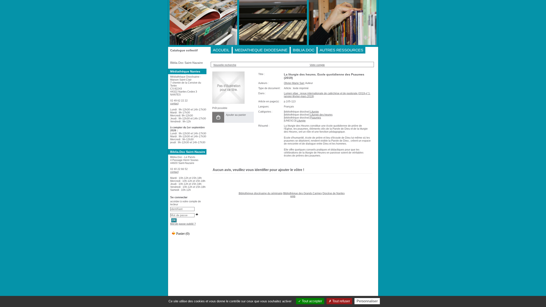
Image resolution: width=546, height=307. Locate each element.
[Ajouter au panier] (218, 117)
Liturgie (314, 111)
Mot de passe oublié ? (183, 223)
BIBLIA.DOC (303, 50)
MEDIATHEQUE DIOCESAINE (261, 50)
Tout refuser (340, 301)
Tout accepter (311, 301)
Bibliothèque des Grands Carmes (302, 193)
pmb (292, 196)
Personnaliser (367, 301)
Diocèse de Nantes (333, 193)
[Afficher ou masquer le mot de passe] (197, 214)
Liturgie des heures (321, 114)
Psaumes (315, 117)
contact (174, 103)
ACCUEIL (221, 50)
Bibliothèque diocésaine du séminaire (261, 193)
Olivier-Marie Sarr (294, 83)
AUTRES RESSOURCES (341, 50)
